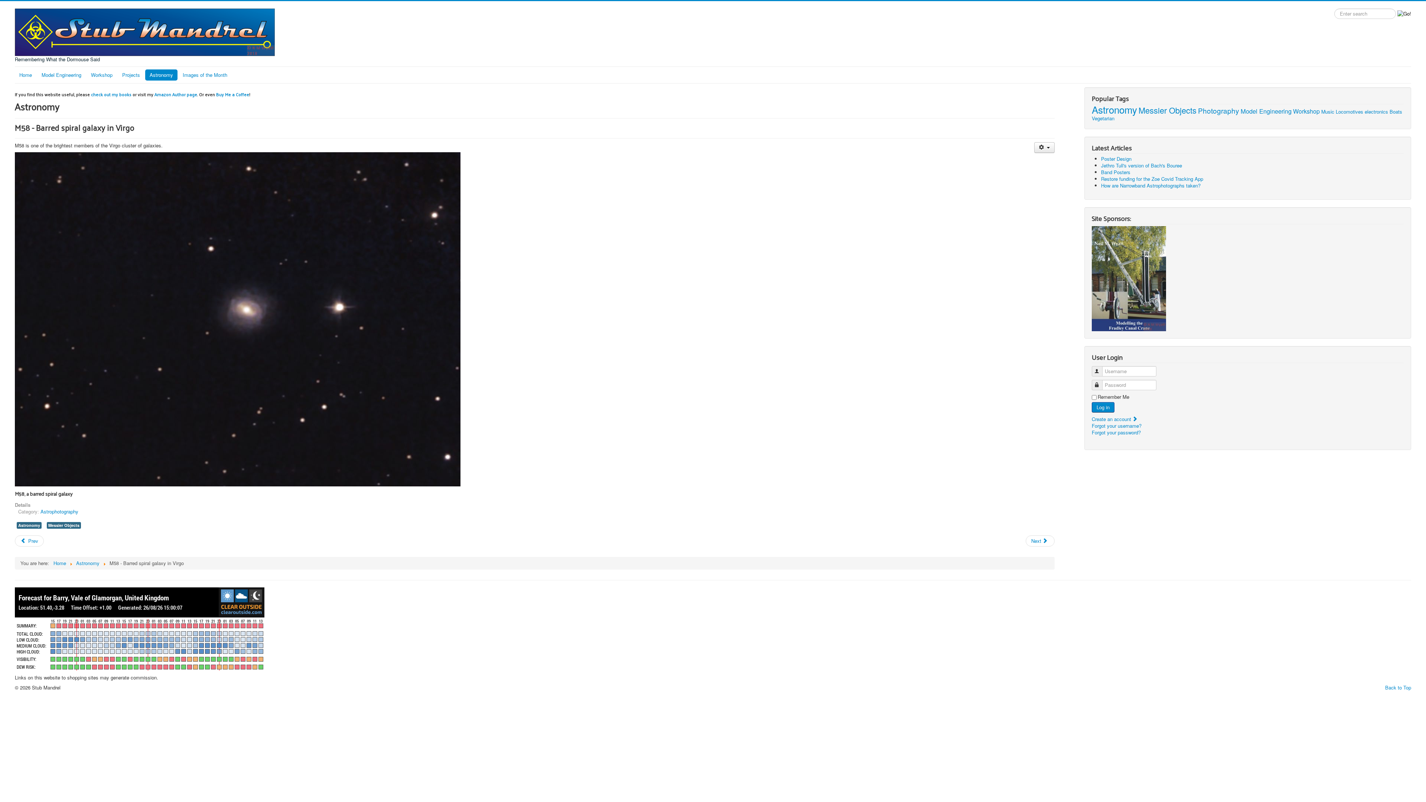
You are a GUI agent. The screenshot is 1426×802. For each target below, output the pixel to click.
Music (1327, 111)
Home (25, 74)
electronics (1376, 111)
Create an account (1112, 419)
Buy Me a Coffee (232, 94)
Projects (131, 74)
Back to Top (1398, 687)
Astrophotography (59, 511)
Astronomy (161, 74)
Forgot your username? (1117, 425)
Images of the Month (205, 74)
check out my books (111, 94)
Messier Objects (63, 525)
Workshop (102, 74)
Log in (1103, 407)
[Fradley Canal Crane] (1129, 277)
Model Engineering (61, 74)
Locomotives (1349, 111)
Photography (1218, 110)
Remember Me (1113, 397)
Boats (1396, 111)
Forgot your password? (1116, 432)
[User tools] (1044, 147)
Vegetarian (1103, 118)
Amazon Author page (175, 94)
